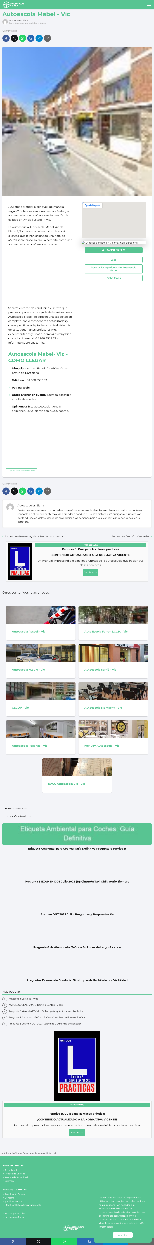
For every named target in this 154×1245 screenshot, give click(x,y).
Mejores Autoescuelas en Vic (21, 470)
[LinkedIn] (30, 38)
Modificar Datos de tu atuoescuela (23, 1205)
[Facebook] (6, 38)
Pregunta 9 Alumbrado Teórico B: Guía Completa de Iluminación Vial (47, 1017)
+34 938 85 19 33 (115, 250)
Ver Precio (91, 572)
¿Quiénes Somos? (14, 1201)
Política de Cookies (15, 1173)
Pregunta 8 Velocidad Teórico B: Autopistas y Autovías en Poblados (46, 1011)
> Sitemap (8, 1181)
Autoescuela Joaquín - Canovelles (130, 536)
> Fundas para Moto (13, 1217)
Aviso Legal (11, 1170)
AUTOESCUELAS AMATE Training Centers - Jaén (36, 1004)
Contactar (10, 1197)
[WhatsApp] (22, 38)
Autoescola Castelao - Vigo (23, 998)
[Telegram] (39, 38)
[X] (14, 38)
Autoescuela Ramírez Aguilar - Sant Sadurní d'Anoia (34, 536)
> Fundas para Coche (14, 1213)
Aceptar (122, 1235)
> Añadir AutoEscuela (14, 1194)
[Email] (47, 38)
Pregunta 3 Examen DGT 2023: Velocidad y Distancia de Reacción (45, 1023)
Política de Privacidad (16, 1177)
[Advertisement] (40, 276)
